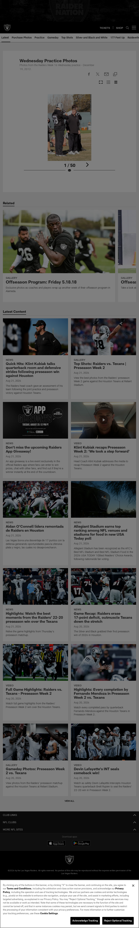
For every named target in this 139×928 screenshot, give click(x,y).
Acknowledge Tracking (85, 920)
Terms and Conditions (19, 888)
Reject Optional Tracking (118, 920)
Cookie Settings (49, 913)
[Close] (133, 886)
